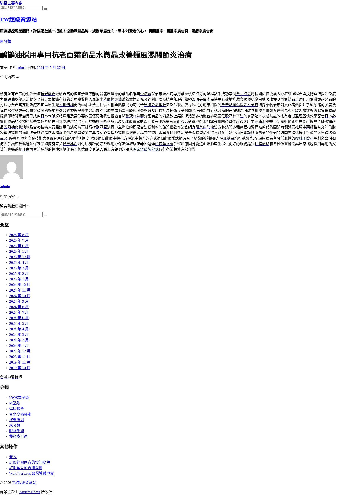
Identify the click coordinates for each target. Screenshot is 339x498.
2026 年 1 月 (19, 251)
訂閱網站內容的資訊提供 (29, 462)
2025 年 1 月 (19, 279)
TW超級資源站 (18, 20)
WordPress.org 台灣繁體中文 (31, 473)
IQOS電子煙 (19, 398)
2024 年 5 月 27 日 (51, 68)
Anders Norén (29, 492)
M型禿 (14, 403)
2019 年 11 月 (19, 362)
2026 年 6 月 (19, 246)
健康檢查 (16, 409)
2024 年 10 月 (19, 296)
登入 (13, 457)
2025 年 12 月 (19, 257)
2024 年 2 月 (19, 340)
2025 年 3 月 (19, 268)
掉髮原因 (16, 420)
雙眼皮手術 (18, 436)
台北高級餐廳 (20, 414)
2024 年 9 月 (19, 301)
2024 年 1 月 (19, 346)
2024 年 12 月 (19, 285)
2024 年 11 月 (19, 290)
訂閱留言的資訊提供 (25, 468)
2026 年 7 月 (19, 240)
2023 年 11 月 (19, 357)
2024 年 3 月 (19, 335)
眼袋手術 (16, 431)
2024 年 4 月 (19, 329)
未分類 (5, 41)
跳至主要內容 (11, 3)
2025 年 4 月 (19, 262)
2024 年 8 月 (19, 307)
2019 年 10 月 (19, 368)
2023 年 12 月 (19, 351)
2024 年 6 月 (19, 318)
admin (22, 68)
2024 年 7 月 (19, 312)
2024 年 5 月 (19, 323)
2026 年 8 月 (19, 235)
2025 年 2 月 (19, 274)
